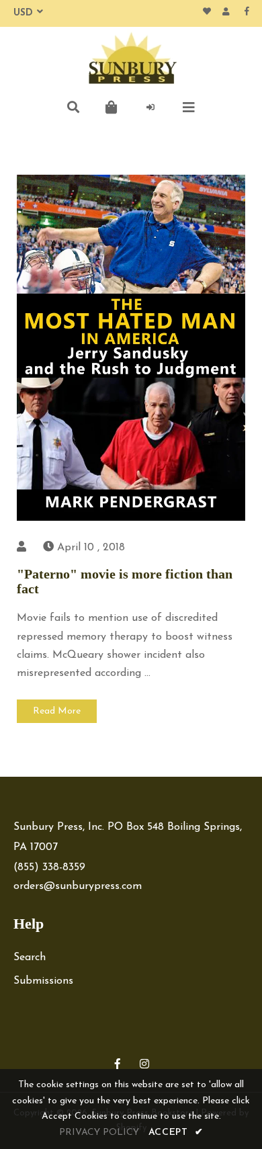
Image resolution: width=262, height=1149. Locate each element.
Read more (57, 711)
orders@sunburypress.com (77, 886)
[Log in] (151, 107)
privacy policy (99, 1132)
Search (29, 957)
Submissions (43, 981)
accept (176, 1132)
